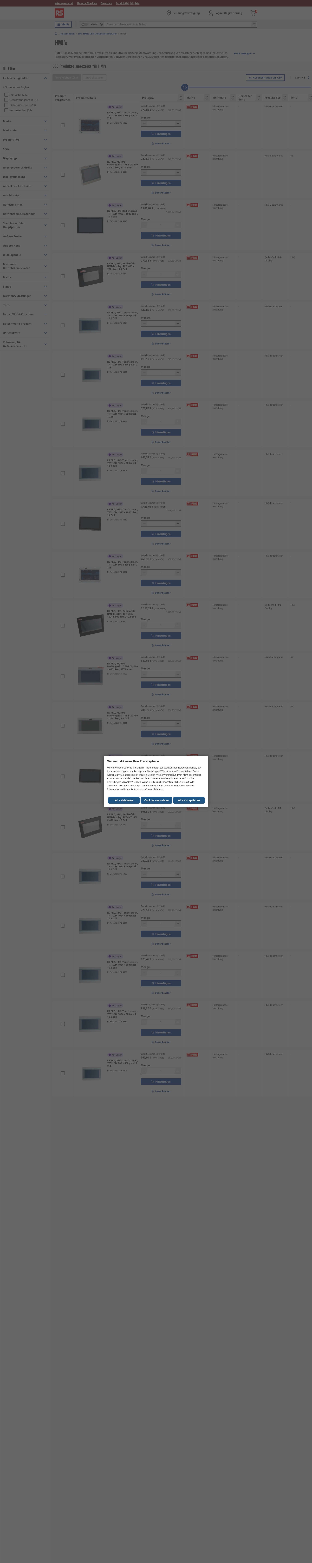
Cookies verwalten (156, 800)
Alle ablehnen (124, 800)
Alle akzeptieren (189, 800)
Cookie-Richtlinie (154, 789)
